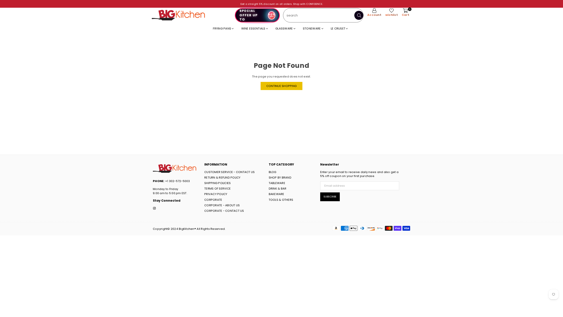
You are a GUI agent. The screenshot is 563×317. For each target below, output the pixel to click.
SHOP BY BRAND (280, 177)
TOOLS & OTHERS (281, 200)
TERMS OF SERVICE (217, 188)
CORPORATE (213, 200)
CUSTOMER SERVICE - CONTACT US (229, 172)
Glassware (284, 28)
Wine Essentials (253, 28)
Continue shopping (281, 86)
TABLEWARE (277, 183)
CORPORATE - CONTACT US (224, 211)
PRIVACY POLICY (215, 194)
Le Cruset (338, 28)
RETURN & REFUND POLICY (222, 177)
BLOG (272, 172)
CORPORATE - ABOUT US (222, 205)
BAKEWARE (276, 194)
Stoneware (312, 28)
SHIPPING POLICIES (217, 183)
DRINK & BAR (278, 188)
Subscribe (330, 196)
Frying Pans (222, 28)
